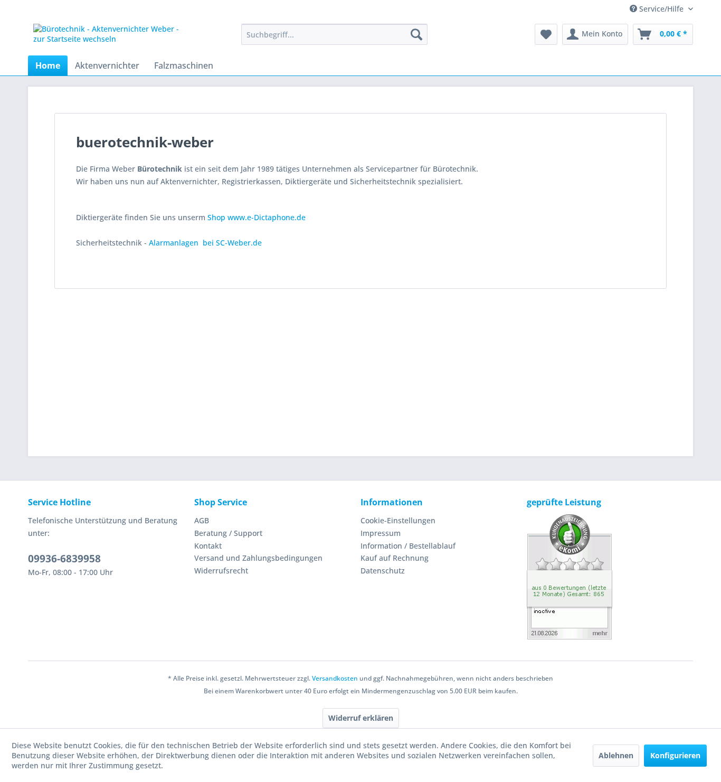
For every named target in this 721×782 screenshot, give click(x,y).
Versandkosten (335, 678)
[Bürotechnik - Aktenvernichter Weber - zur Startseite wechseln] (113, 37)
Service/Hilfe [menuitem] (661, 9)
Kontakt (208, 546)
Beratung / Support (228, 533)
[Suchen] (416, 34)
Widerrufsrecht (221, 571)
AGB (201, 520)
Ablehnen (616, 755)
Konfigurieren (675, 755)
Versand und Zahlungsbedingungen (258, 558)
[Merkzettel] (546, 34)
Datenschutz (382, 571)
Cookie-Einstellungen (397, 520)
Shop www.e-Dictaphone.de (256, 217)
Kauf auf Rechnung (394, 558)
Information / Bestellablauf (408, 546)
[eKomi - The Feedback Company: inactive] (610, 576)
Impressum (380, 533)
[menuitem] (334, 34)
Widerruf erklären (360, 718)
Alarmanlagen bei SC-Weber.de (205, 243)
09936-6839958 (64, 559)
